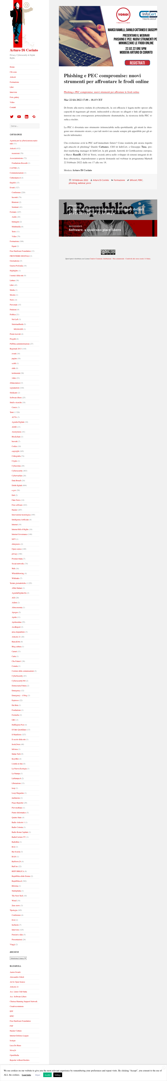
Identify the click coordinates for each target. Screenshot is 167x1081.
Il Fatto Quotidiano (19, 729)
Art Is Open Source (17, 981)
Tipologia (13, 910)
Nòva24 (13, 1050)
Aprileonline (16, 622)
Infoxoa (15, 749)
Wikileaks (15, 578)
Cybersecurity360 (18, 680)
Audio (14, 216)
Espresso (15, 700)
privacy (14, 553)
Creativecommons (17, 1006)
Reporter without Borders (20, 1060)
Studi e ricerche (16, 402)
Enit (13, 495)
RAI (13, 846)
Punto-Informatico (19, 812)
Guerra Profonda (16, 265)
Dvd (13, 920)
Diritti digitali (17, 485)
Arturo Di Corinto (24, 50)
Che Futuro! (16, 661)
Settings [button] (58, 1075)
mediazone (16, 797)
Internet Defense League (19, 1035)
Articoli (13, 77)
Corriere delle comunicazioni (23, 671)
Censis (14, 407)
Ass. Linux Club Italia (18, 991)
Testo (14, 231)
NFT (13, 539)
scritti (14, 363)
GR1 (13, 719)
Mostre (12, 294)
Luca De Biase (15, 1045)
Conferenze (16, 192)
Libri (12, 87)
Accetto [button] (47, 1075)
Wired (14, 900)
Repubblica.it (17, 881)
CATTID (13, 168)
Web (13, 568)
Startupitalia (16, 890)
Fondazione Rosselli (19, 163)
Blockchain (16, 436)
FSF (11, 1025)
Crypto (14, 461)
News (12, 299)
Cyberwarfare (17, 475)
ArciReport (16, 627)
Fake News (16, 500)
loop (13, 788)
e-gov (14, 490)
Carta (14, 656)
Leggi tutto (26, 1075)
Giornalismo (14, 260)
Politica (12, 314)
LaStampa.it (16, 778)
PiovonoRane (17, 807)
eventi (14, 353)
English (13, 182)
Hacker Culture (16, 1030)
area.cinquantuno (18, 631)
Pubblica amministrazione (20, 343)
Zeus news (16, 905)
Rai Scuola (16, 851)
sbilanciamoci (15, 382)
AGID (14, 426)
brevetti (14, 441)
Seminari (15, 207)
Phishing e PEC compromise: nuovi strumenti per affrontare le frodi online (101, 92)
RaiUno (15, 866)
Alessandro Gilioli (17, 977)
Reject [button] (37, 1075)
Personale (13, 304)
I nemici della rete (16, 275)
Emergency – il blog (19, 695)
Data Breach (16, 480)
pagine (14, 358)
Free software (17, 505)
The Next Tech (17, 895)
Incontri (15, 197)
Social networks (18, 563)
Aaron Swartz (15, 972)
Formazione (14, 82)
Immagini (15, 221)
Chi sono (13, 72)
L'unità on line (17, 763)
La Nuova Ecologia (19, 768)
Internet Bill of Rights (20, 529)
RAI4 (14, 856)
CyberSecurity (17, 675)
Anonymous (16, 431)
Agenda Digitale (18, 422)
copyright (15, 451)
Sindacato (13, 392)
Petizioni (13, 309)
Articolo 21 (16, 636)
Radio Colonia (17, 827)
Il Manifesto (16, 734)
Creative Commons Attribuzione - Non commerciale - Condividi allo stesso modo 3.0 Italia (120, 258)
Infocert (133, 180)
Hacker (14, 509)
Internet (15, 524)
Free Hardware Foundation (20, 251)
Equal (14, 246)
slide (13, 368)
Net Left (15, 319)
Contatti (13, 107)
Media (12, 290)
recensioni (16, 153)
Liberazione (16, 783)
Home (12, 67)
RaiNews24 (16, 861)
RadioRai (15, 841)
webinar (81, 183)
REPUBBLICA (18, 871)
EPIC (12, 1016)
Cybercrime (16, 465)
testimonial (16, 373)
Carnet (14, 651)
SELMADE (18, 329)
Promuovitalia (17, 558)
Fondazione (16, 710)
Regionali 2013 (16, 348)
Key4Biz (15, 758)
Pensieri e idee (17, 934)
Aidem (14, 602)
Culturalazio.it (15, 177)
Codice (14, 446)
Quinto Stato (17, 817)
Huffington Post (18, 724)
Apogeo (15, 612)
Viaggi (12, 944)
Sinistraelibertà (17, 324)
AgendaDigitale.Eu (19, 593)
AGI (13, 597)
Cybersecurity (17, 470)
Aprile (14, 617)
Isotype (12, 1040)
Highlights (14, 270)
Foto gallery (14, 97)
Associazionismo (16, 158)
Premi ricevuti (15, 334)
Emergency (16, 690)
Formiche (15, 715)
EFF (11, 1011)
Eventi (12, 187)
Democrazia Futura (19, 685)
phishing (73, 183)
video (14, 378)
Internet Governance (19, 534)
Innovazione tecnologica (21, 514)
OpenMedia (14, 1055)
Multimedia (16, 226)
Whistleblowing (18, 573)
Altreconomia (17, 607)
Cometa (15, 666)
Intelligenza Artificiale (20, 519)
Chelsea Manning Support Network (23, 1001)
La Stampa (16, 773)
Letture (12, 280)
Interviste (13, 92)
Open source (17, 549)
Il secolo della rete (19, 739)
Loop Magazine (18, 793)
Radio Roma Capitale (20, 832)
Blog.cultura (16, 646)
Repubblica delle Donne (21, 876)
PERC (140, 180)
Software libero (16, 397)
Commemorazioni (16, 172)
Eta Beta (15, 705)
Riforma (15, 885)
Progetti (13, 338)
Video (12, 102)
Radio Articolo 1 (18, 822)
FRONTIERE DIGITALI (19, 256)
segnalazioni (14, 387)
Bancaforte (16, 641)
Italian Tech (16, 753)
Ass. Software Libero (18, 996)
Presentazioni (17, 939)
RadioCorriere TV (19, 837)
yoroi (88, 183)
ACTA (14, 417)
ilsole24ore (16, 744)
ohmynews (16, 544)
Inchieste (15, 924)
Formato (13, 212)
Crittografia (16, 456)
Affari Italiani (17, 588)
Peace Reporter (17, 802)
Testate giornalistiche (18, 583)
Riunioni (15, 202)
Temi (12, 412)
